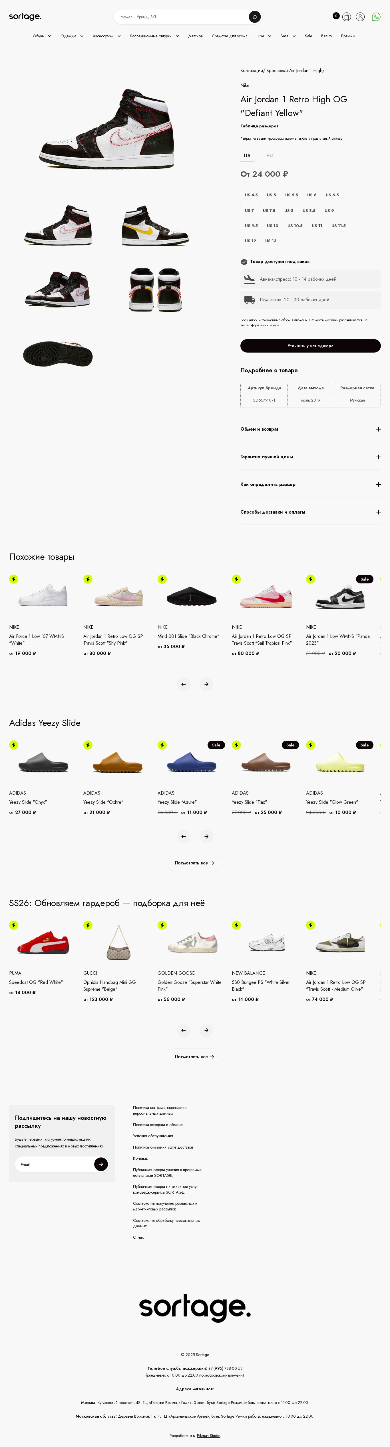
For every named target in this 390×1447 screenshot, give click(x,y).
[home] (29, 17)
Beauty (326, 36)
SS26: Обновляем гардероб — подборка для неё (107, 902)
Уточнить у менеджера (310, 346)
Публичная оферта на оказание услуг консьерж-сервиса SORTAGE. (165, 1189)
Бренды (348, 36)
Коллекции (251, 70)
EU (269, 155)
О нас (138, 1237)
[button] (42, 36)
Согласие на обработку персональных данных (166, 1223)
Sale (308, 36)
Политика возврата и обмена (158, 1125)
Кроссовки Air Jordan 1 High (294, 70)
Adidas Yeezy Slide (45, 722)
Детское (195, 36)
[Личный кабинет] (360, 16)
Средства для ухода (230, 36)
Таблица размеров (259, 126)
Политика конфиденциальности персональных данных (160, 1110)
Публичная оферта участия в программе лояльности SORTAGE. (167, 1172)
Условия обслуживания (153, 1136)
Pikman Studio (208, 1435)
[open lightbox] (124, 291)
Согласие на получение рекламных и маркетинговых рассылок (165, 1206)
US (247, 155)
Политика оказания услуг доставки (163, 1147)
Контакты (140, 1158)
